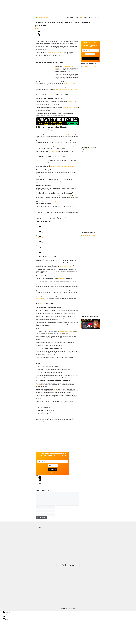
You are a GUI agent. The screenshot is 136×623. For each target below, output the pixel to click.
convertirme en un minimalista (66, 331)
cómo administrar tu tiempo (66, 266)
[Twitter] (39, 34)
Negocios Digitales (88, 17)
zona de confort (68, 195)
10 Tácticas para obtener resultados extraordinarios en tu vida (60, 424)
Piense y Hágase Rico (69, 107)
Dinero (76, 17)
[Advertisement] (32, 7)
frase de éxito (61, 278)
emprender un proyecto (68, 83)
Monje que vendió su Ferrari (51, 201)
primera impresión (58, 390)
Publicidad (93, 565)
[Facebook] (39, 32)
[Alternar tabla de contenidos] (48, 59)
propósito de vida (54, 151)
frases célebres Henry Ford (57, 305)
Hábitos (39, 487)
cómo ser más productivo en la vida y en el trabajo (62, 166)
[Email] (40, 483)
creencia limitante (40, 318)
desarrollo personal (40, 358)
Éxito (81, 17)
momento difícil (70, 101)
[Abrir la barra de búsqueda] (98, 17)
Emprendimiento (69, 17)
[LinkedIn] (39, 36)
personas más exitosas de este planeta (66, 134)
